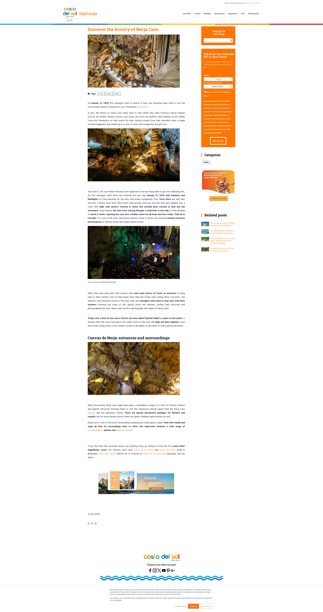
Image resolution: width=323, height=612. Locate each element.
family (206, 162)
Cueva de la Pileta (144, 449)
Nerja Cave (143, 106)
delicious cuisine (124, 430)
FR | (256, 3)
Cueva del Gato (168, 449)
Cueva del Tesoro (107, 453)
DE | (259, 3)
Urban (117, 94)
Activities (187, 13)
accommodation (95, 430)
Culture (197, 13)
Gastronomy (219, 13)
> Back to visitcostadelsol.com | (235, 3)
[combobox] (217, 40)
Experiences (233, 13)
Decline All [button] (206, 606)
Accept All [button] (193, 606)
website (91, 412)
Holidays (207, 13)
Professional (253, 13)
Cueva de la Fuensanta (154, 453)
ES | (251, 3)
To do (101, 94)
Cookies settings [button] (180, 606)
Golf (243, 13)
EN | (254, 3)
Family (108, 94)
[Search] (231, 40)
